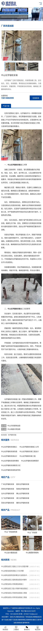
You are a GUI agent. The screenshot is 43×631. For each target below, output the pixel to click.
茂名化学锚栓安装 (7, 503)
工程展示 (16, 629)
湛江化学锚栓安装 (22, 498)
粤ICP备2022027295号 (28, 611)
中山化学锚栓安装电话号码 (10, 470)
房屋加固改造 (20, 617)
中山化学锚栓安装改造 (9, 451)
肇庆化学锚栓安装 (22, 503)
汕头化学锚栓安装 (7, 493)
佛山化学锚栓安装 (22, 493)
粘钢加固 (19, 623)
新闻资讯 (27, 629)
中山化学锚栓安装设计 (9, 456)
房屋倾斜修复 (21, 620)
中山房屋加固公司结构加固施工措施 (14, 593)
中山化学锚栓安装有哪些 (10, 460)
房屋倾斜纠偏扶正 (31, 620)
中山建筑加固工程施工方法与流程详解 (14, 566)
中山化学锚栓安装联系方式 (10, 465)
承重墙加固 (36, 617)
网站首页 (5, 629)
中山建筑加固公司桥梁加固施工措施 (14, 597)
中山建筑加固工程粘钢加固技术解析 (14, 579)
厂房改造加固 (28, 617)
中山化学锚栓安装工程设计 (29, 451)
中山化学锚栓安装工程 (27, 456)
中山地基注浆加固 (13, 429)
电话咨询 (37, 629)
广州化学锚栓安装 (7, 484)
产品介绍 (6, 106)
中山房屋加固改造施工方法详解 (12, 571)
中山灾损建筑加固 (13, 425)
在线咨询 (36, 98)
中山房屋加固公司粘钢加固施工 (12, 584)
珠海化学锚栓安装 (22, 489)
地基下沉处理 (13, 620)
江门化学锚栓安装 (7, 498)
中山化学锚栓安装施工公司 (29, 447)
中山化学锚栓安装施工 (9, 447)
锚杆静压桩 (26, 623)
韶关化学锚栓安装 (22, 484)
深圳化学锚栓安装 (7, 489)
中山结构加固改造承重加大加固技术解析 (15, 575)
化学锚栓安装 (12, 435)
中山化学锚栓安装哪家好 (30, 460)
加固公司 (12, 617)
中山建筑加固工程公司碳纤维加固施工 (14, 588)
